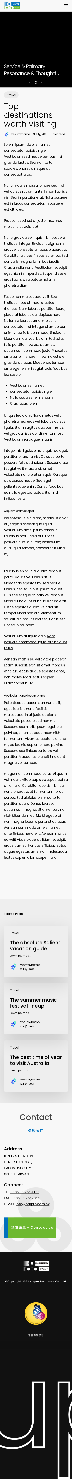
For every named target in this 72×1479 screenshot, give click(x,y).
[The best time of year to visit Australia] (36, 1066)
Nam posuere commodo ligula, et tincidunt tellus (35, 642)
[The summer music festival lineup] (36, 1008)
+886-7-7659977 (24, 1192)
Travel (11, 95)
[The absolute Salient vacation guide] (36, 951)
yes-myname (20, 134)
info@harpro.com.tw (32, 1204)
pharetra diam (16, 285)
